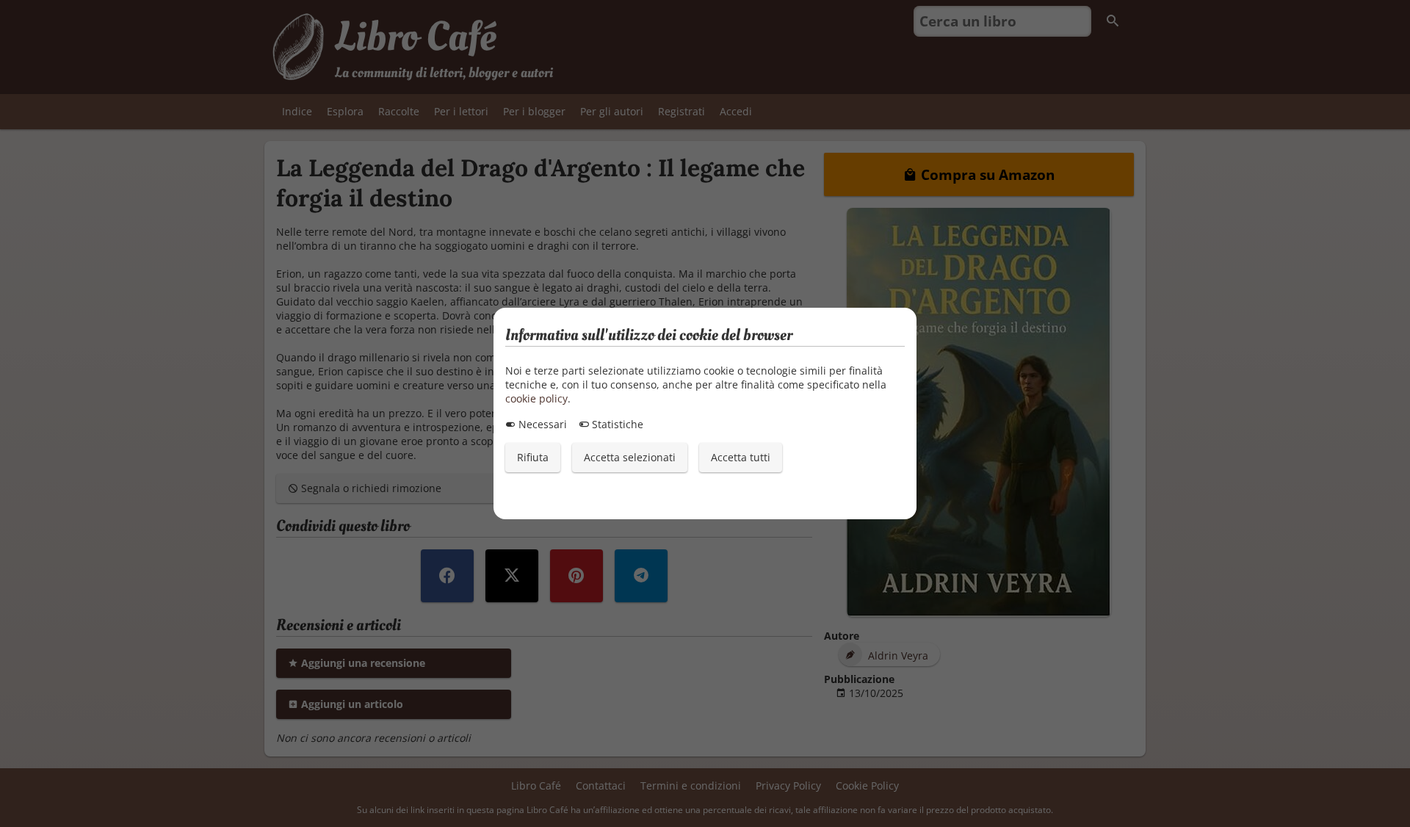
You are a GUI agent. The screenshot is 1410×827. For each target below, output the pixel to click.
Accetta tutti (740, 457)
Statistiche (616, 424)
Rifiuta (533, 457)
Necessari (541, 424)
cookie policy (536, 398)
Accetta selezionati (630, 457)
